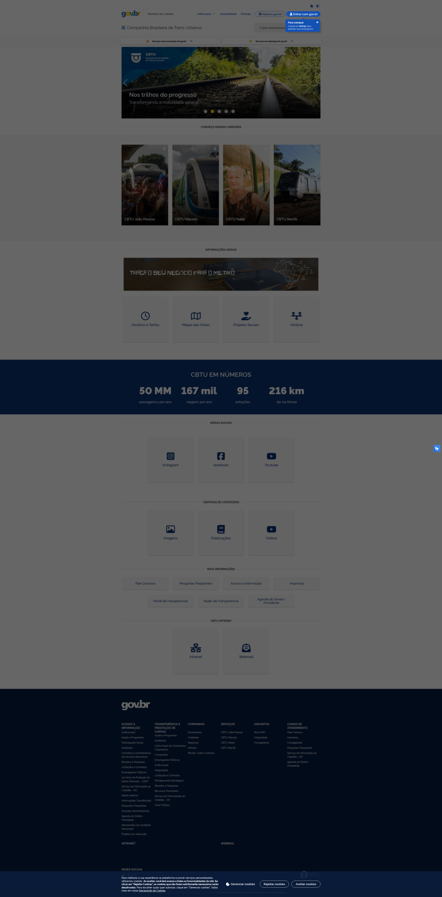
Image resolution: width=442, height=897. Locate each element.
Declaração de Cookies (152, 890)
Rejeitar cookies (274, 884)
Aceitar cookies (306, 884)
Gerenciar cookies (243, 884)
